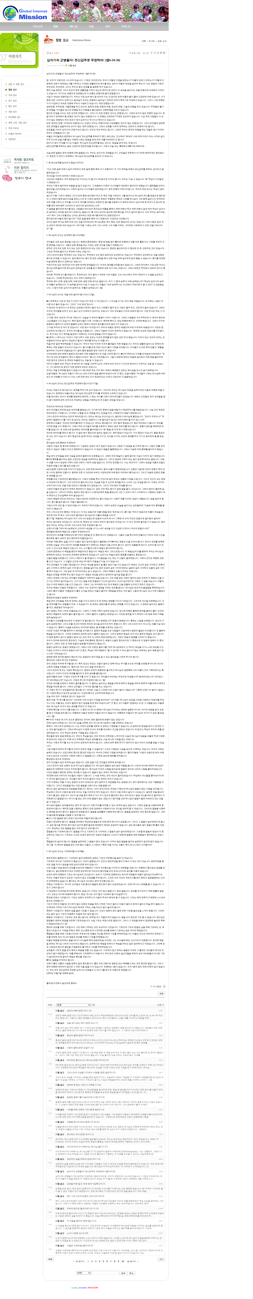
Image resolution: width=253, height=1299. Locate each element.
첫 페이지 (80, 1261)
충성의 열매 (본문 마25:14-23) (80, 1035)
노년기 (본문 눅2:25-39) (77, 1233)
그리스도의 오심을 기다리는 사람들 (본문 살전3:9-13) (91, 1072)
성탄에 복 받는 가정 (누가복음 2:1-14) (84, 1085)
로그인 (146, 53)
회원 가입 (135, 53)
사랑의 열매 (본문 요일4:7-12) (80, 1048)
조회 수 (160, 1005)
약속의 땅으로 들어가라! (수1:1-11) (82, 1208)
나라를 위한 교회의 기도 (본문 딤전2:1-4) (85, 1109)
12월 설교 (72, 65)
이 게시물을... (156, 986)
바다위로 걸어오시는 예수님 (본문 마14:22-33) (88, 1060)
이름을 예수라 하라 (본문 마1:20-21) (83, 1122)
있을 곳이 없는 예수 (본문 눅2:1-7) (82, 1023)
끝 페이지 (131, 1261)
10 (123, 1261)
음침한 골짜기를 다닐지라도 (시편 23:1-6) (85, 1097)
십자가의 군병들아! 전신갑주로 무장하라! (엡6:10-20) (83, 60)
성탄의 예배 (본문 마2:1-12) (79, 1010)
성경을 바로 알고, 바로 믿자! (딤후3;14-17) (86, 1184)
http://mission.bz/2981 (56, 65)
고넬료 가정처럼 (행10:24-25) (80, 1245)
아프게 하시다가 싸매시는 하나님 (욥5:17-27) (87, 1146)
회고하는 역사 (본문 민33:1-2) (80, 1134)
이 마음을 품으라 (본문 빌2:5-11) (81, 1221)
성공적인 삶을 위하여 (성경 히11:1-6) (83, 1159)
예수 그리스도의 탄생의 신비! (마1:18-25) (85, 1196)
